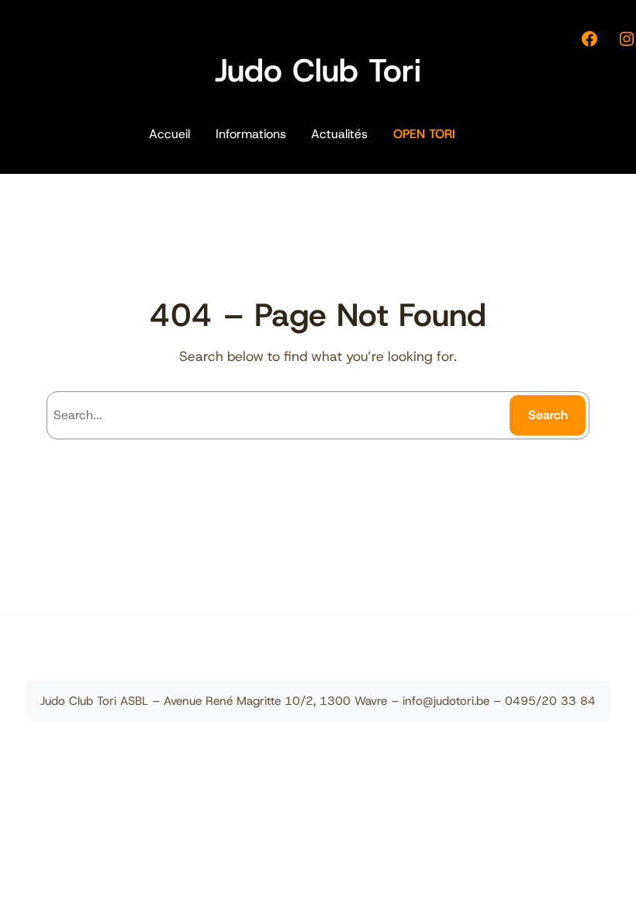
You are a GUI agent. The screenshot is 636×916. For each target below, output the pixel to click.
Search (548, 415)
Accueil (169, 134)
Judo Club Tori (318, 70)
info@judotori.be (446, 701)
